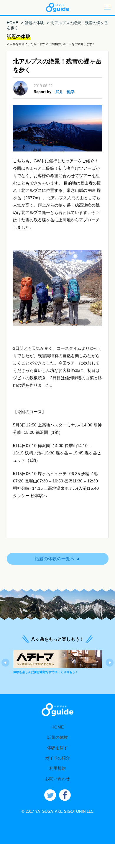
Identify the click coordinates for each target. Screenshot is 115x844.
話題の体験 (34, 23)
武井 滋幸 (65, 92)
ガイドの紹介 (57, 758)
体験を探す (57, 747)
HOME (12, 23)
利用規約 (57, 768)
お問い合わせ (57, 778)
